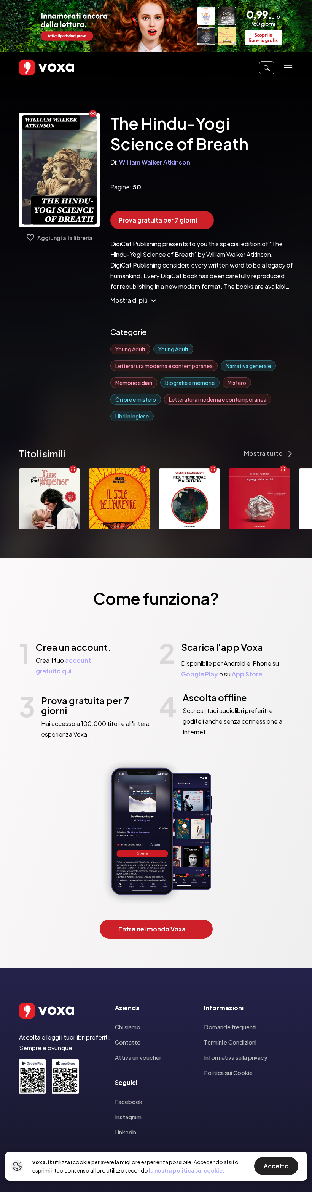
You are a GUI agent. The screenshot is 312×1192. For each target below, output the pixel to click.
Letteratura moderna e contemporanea (164, 365)
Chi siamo (127, 1026)
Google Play (199, 674)
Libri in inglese (132, 416)
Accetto (276, 1166)
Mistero (237, 382)
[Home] (36, 67)
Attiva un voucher (138, 1057)
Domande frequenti (230, 1026)
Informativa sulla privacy (235, 1057)
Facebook (128, 1101)
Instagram (128, 1116)
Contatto (128, 1042)
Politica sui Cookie (228, 1072)
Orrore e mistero (135, 399)
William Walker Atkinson (154, 162)
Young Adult (130, 349)
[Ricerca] (266, 67)
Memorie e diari (133, 382)
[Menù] (288, 67)
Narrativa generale (248, 365)
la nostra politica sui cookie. (186, 1170)
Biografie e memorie (190, 382)
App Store (247, 674)
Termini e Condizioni (230, 1042)
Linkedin (125, 1132)
